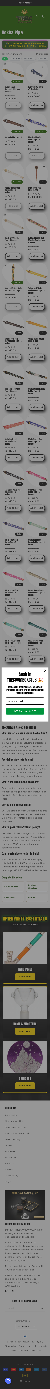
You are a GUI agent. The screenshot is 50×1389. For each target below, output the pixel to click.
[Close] (45, 670)
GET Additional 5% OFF (25, 711)
